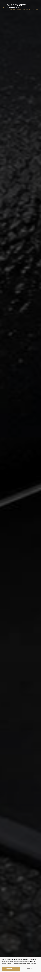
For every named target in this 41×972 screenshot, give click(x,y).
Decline (30, 969)
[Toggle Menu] (3, 7)
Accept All (11, 969)
